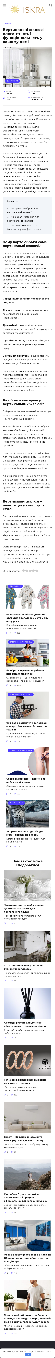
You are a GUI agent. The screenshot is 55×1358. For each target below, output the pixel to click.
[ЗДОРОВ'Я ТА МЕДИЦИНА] (27, 773)
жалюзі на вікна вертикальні (31, 161)
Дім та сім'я (12, 81)
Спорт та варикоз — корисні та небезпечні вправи (25, 781)
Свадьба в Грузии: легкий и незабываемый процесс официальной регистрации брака (25, 1197)
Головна (7, 24)
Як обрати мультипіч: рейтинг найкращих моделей (25, 672)
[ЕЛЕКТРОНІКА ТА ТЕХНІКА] (27, 665)
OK (28, 1354)
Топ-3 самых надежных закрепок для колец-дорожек (25, 1082)
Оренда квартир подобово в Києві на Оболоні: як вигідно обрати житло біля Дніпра (27, 1258)
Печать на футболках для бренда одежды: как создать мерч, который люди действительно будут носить (27, 1318)
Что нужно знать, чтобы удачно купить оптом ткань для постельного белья (24, 908)
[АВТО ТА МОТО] (27, 825)
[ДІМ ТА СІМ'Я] (27, 609)
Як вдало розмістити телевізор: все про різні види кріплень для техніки (27, 726)
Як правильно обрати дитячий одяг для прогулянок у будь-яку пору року (27, 618)
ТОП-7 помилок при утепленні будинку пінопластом (23, 967)
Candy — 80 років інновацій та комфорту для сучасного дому (24, 1139)
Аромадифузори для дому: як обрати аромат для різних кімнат (25, 1024)
